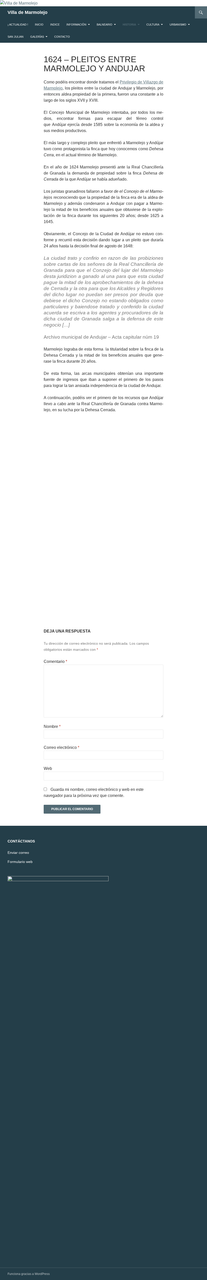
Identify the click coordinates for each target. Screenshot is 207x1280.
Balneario (104, 24)
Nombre (52, 726)
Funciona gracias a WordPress (29, 1274)
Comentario (55, 661)
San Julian (15, 36)
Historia (129, 24)
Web (48, 768)
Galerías (37, 36)
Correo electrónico (61, 747)
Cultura (152, 24)
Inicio (39, 24)
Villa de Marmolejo (27, 12)
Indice (55, 24)
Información (76, 24)
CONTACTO (62, 36)
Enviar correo (18, 853)
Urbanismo (178, 24)
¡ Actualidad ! (18, 24)
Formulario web (20, 862)
